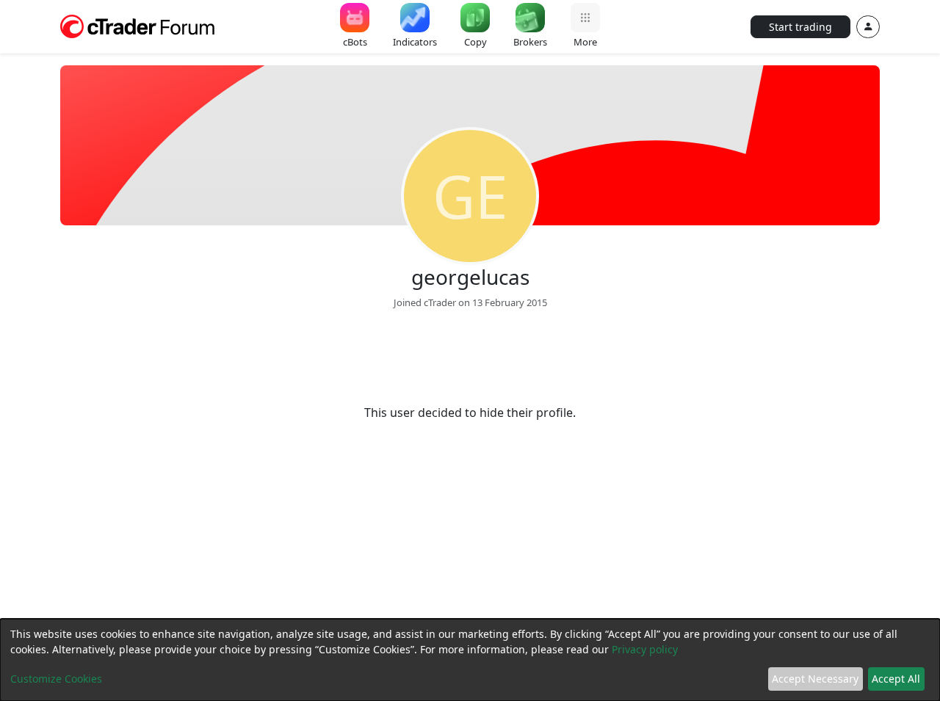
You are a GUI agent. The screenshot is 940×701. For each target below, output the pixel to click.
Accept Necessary (815, 679)
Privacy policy (645, 649)
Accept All (896, 679)
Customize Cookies (56, 679)
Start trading (800, 27)
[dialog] (470, 660)
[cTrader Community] (138, 25)
